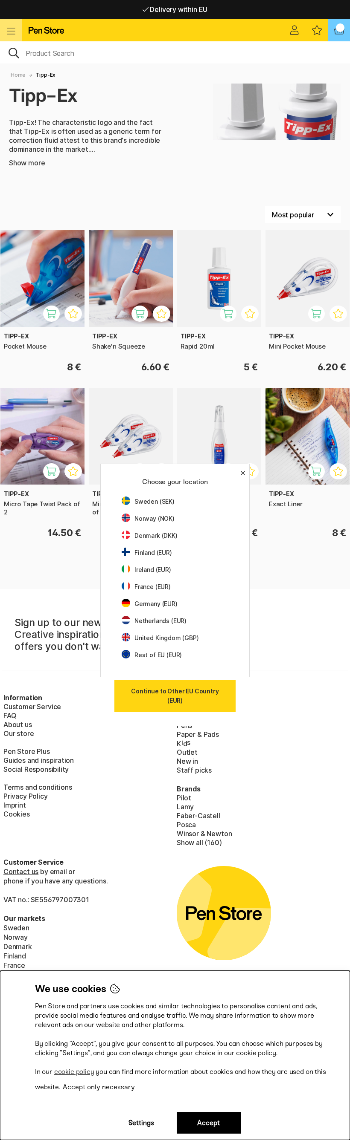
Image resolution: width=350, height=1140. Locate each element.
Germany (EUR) (156, 603)
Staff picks (194, 770)
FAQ (9, 715)
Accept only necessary (99, 1087)
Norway (15, 937)
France (14, 965)
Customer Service (32, 706)
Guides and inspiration (38, 760)
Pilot (184, 798)
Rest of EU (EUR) (158, 654)
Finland (14, 956)
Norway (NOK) (154, 518)
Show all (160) (199, 842)
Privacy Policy (25, 796)
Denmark (17, 946)
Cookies (16, 814)
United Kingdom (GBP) (166, 637)
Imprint (14, 805)
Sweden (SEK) (154, 501)
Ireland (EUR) (152, 569)
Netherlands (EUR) (160, 620)
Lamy (185, 806)
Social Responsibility (36, 769)
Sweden (16, 928)
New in (187, 761)
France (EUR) (152, 586)
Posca (186, 824)
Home (18, 75)
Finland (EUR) (153, 552)
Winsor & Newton (204, 833)
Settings (141, 1123)
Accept (208, 1123)
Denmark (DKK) (156, 535)
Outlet (187, 752)
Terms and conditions (37, 787)
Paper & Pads (198, 734)
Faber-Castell (198, 815)
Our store (18, 733)
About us (17, 724)
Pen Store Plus (26, 751)
